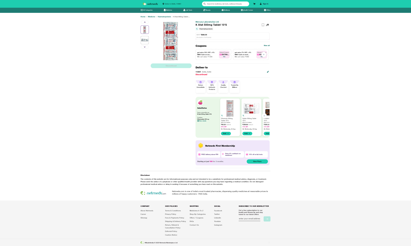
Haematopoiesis (206, 29)
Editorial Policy (171, 231)
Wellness (227, 10)
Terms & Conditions (173, 211)
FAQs (192, 221)
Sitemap (144, 218)
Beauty (208, 10)
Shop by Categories (198, 214)
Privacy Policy (170, 214)
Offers (268, 10)
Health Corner (248, 10)
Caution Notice (171, 235)
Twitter (217, 214)
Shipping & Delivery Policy (175, 221)
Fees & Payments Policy (174, 218)
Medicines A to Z (196, 211)
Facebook (218, 211)
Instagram (218, 225)
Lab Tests (189, 10)
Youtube (217, 221)
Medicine (169, 10)
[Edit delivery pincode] (268, 72)
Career (143, 214)
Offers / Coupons (196, 218)
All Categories (148, 10)
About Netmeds (147, 211)
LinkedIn (217, 218)
